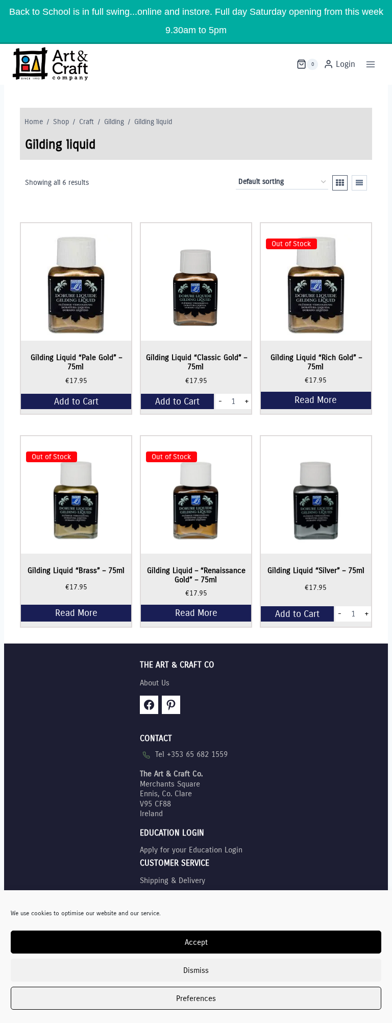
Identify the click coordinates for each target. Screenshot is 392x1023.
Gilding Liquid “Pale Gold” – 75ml (76, 362)
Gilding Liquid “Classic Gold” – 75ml (196, 362)
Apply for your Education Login (191, 849)
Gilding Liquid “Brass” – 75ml (76, 570)
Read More (316, 400)
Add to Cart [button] (76, 401)
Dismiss (196, 970)
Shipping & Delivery (172, 880)
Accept (196, 942)
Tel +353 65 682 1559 (191, 754)
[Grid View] (340, 183)
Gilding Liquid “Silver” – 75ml (315, 570)
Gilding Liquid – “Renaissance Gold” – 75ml (196, 575)
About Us (154, 682)
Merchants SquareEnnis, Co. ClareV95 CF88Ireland (171, 793)
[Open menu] (370, 64)
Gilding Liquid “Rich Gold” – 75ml (316, 362)
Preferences (196, 998)
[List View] (359, 183)
